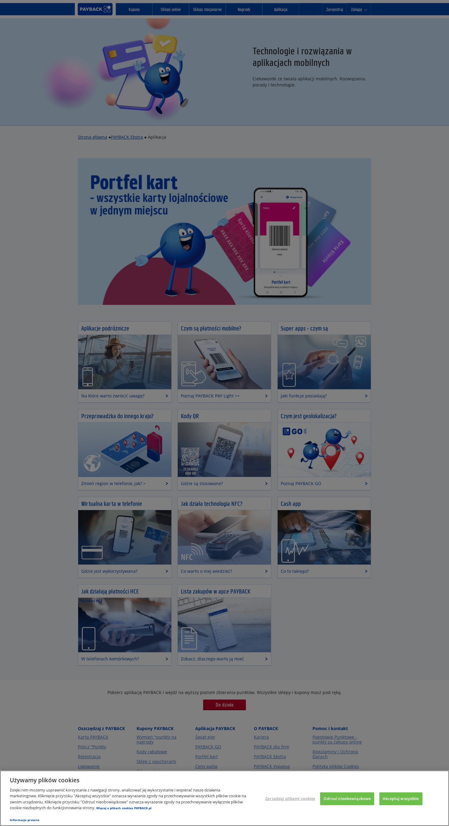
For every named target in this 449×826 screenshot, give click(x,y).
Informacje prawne (24, 820)
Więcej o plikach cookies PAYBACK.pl (123, 808)
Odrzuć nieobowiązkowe (347, 798)
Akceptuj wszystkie (401, 798)
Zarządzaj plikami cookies (290, 798)
